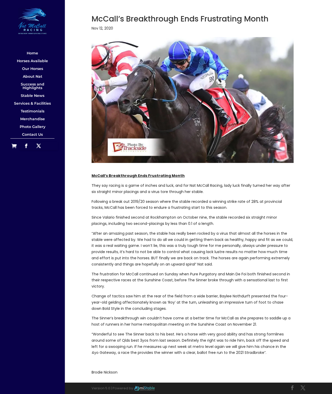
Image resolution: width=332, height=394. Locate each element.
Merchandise (32, 119)
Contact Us (32, 134)
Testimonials (32, 111)
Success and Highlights (32, 86)
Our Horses (32, 68)
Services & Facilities (32, 103)
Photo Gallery (32, 126)
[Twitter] (38, 146)
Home (32, 53)
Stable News (32, 95)
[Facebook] (26, 146)
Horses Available (32, 61)
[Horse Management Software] (144, 388)
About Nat (32, 76)
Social (32, 140)
